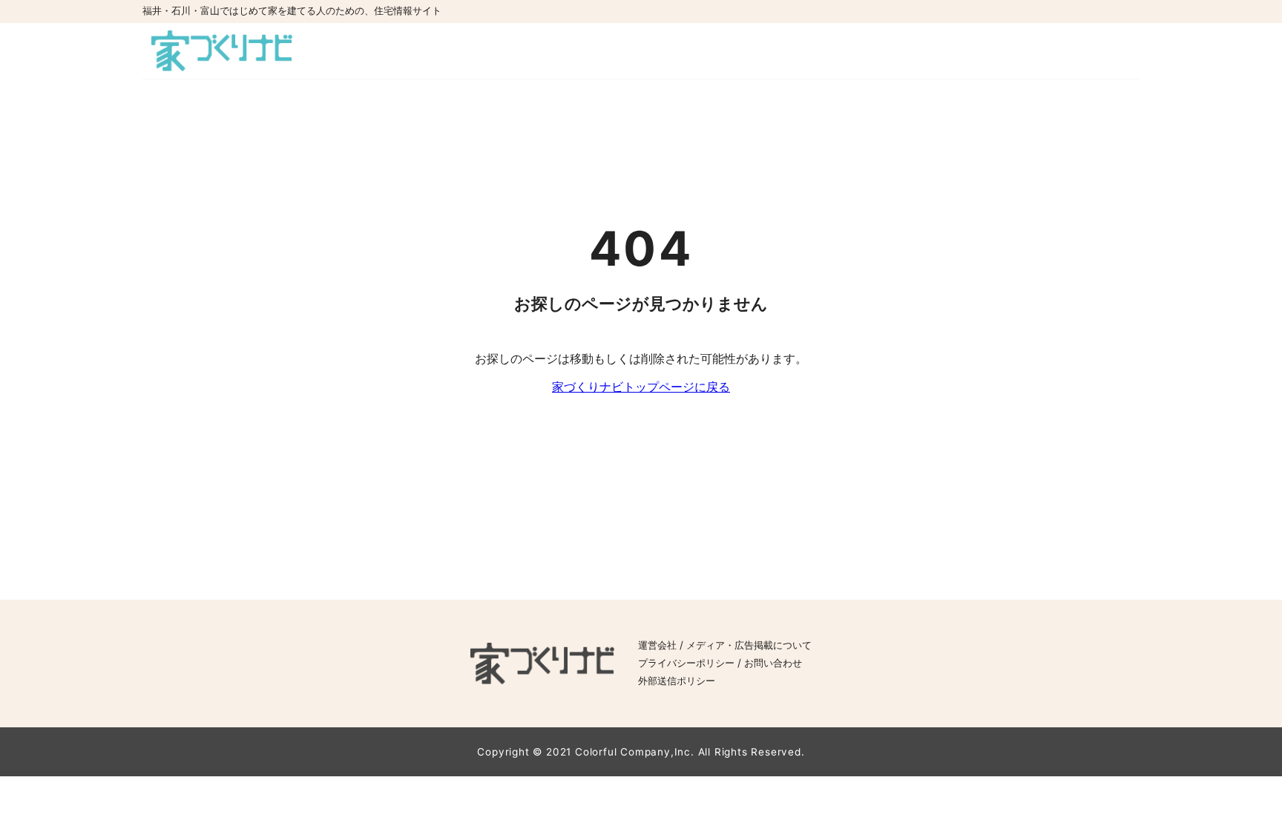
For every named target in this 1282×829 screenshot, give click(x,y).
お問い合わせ (773, 663)
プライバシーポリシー (686, 663)
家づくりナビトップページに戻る (641, 386)
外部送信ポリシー (676, 681)
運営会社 (657, 645)
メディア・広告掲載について (749, 645)
